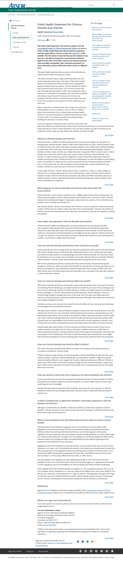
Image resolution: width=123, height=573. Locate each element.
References (96, 114)
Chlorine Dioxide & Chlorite (26, 15)
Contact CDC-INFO (49, 525)
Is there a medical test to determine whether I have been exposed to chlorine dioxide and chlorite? (102, 95)
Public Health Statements (46, 15)
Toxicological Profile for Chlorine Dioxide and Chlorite (57, 48)
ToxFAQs (15, 33)
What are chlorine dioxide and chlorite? (101, 28)
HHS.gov (106, 557)
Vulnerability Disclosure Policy (71, 557)
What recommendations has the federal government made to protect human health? (101, 106)
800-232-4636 (43, 551)
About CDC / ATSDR (14, 551)
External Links (20, 557)
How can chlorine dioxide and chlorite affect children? (101, 74)
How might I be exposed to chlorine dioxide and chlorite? (101, 47)
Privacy (27, 557)
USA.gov (112, 557)
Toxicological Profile (19, 42)
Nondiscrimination (57, 557)
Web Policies (33, 557)
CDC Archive (84, 557)
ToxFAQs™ (76, 53)
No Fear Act (47, 557)
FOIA (38, 557)
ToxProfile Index (17, 52)
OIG (42, 557)
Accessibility (11, 557)
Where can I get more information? (100, 119)
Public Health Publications (96, 557)
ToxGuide (15, 47)
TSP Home (11, 15)
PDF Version (46, 40)
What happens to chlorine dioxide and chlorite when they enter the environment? (101, 37)
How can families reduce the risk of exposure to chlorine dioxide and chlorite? (101, 84)
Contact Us (29, 551)
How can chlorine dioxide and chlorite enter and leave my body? (101, 56)
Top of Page (109, 135)
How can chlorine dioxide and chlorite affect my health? (101, 65)
